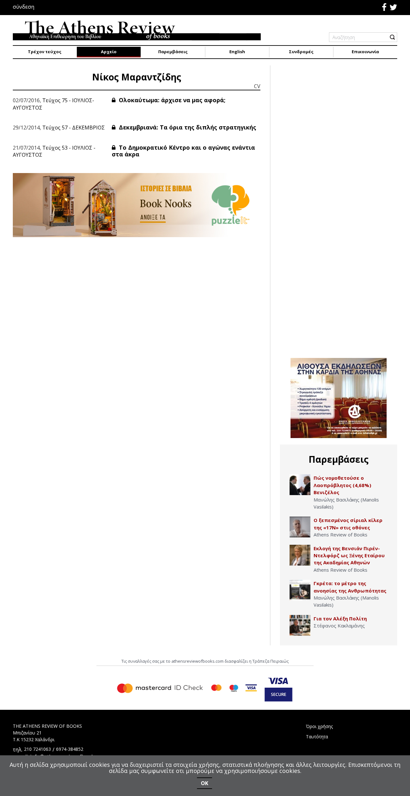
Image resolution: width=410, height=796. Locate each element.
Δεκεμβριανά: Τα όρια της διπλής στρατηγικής (186, 127)
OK (204, 783)
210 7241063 (37, 749)
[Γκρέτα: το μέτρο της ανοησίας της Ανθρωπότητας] (300, 590)
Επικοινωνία (365, 51)
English (237, 51)
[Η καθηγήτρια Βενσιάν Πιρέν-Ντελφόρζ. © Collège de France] (300, 555)
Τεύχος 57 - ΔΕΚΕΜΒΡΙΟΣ (73, 127)
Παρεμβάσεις (173, 51)
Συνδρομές (301, 51)
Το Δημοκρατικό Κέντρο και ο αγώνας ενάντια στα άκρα (183, 151)
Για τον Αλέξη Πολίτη (340, 618)
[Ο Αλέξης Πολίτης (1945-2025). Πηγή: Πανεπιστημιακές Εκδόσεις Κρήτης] (300, 625)
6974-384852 (69, 749)
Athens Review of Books (340, 534)
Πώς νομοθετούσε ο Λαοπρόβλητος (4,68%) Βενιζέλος (342, 485)
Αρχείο (109, 51)
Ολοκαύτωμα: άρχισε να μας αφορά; (171, 100)
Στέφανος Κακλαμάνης (339, 625)
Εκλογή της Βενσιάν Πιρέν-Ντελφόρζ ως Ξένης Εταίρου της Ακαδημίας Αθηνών (349, 555)
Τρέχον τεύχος (45, 51)
